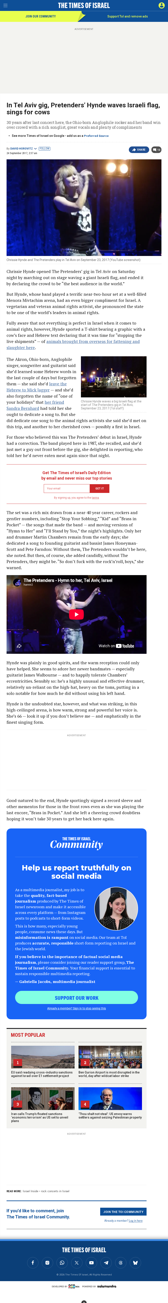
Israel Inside (30, 1191)
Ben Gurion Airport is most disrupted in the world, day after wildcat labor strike (109, 1074)
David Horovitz (21, 148)
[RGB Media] (75, 1286)
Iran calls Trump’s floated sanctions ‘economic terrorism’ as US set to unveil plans (39, 1117)
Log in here (136, 1220)
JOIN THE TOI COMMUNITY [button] (123, 1212)
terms (95, 497)
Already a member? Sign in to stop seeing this (76, 1008)
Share (141, 149)
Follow (44, 148)
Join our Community (40, 16)
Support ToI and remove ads (127, 16)
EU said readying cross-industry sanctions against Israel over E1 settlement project (42, 1074)
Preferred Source (96, 135)
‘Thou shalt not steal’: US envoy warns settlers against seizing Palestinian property (110, 1115)
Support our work (76, 997)
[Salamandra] (106, 1286)
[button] (162, 5)
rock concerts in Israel (55, 1191)
